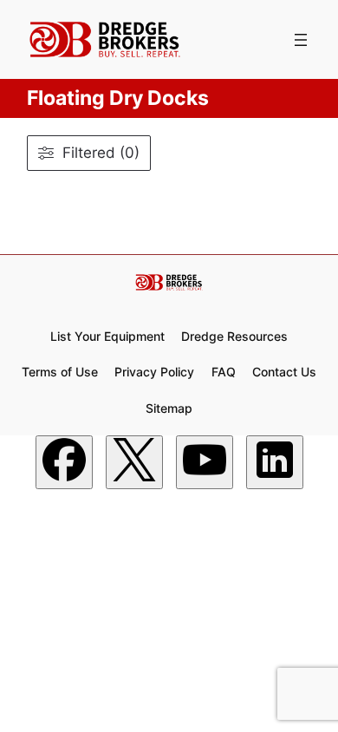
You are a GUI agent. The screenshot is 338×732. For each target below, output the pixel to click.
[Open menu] (300, 39)
